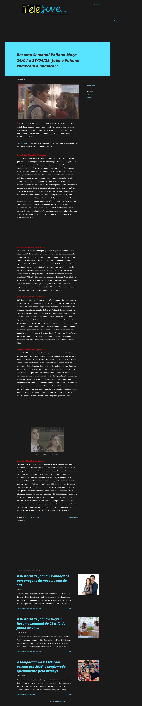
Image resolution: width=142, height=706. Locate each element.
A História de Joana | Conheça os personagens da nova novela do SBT (43, 580)
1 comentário (31, 694)
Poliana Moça (90, 95)
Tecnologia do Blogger (58, 701)
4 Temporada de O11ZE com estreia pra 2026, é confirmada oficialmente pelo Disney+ (41, 666)
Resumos (89, 97)
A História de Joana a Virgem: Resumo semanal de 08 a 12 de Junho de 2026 (41, 623)
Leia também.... (22, 143)
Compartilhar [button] (91, 85)
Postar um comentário (34, 608)
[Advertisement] (54, 30)
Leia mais (68, 608)
